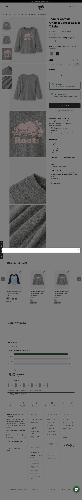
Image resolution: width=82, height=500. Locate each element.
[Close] (78, 250)
